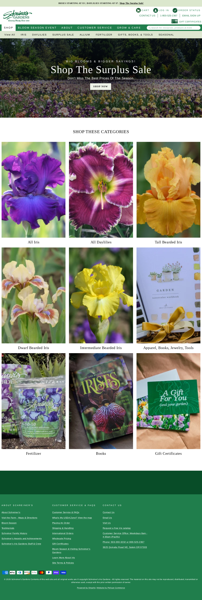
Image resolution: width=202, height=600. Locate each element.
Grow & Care (129, 27)
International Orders (63, 533)
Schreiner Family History (14, 533)
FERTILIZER (104, 34)
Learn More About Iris (63, 557)
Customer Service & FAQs (65, 512)
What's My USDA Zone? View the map (72, 518)
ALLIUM (85, 34)
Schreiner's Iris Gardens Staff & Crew (21, 544)
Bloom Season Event (37, 27)
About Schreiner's (11, 512)
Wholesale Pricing (61, 538)
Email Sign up (191, 15)
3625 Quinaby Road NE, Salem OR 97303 (125, 547)
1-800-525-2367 (168, 15)
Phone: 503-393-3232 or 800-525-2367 (123, 542)
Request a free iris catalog (117, 528)
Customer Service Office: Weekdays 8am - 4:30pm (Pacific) (125, 535)
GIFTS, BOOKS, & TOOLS (135, 34)
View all (9, 34)
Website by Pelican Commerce (111, 588)
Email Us (107, 518)
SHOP (8, 27)
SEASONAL (166, 34)
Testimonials (8, 528)
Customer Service (94, 27)
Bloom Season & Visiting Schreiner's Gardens (71, 551)
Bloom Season (9, 523)
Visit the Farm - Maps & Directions (19, 518)
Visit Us (107, 523)
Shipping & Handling (63, 528)
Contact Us (147, 15)
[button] (100, 113)
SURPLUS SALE (63, 34)
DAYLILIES (39, 34)
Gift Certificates (60, 544)
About (67, 27)
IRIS (24, 34)
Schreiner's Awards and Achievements (22, 538)
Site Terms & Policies (63, 563)
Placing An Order (61, 523)
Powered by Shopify (86, 588)
